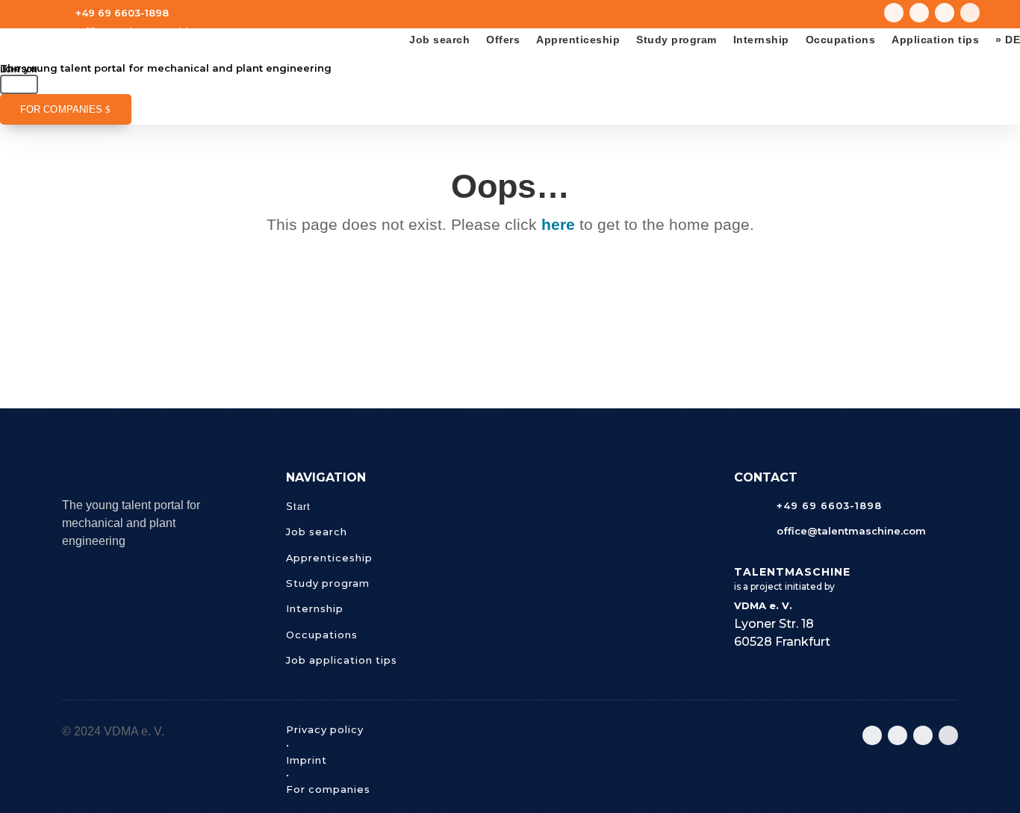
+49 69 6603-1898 (122, 13)
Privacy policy (325, 729)
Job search (439, 40)
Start (298, 506)
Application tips (935, 40)
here (558, 224)
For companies (61, 110)
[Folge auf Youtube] (919, 12)
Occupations (841, 40)
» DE (1007, 40)
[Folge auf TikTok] (944, 12)
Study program (676, 40)
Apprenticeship (578, 40)
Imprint (306, 760)
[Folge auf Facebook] (970, 12)
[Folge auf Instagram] (894, 12)
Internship (761, 40)
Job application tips (341, 660)
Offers (503, 40)
